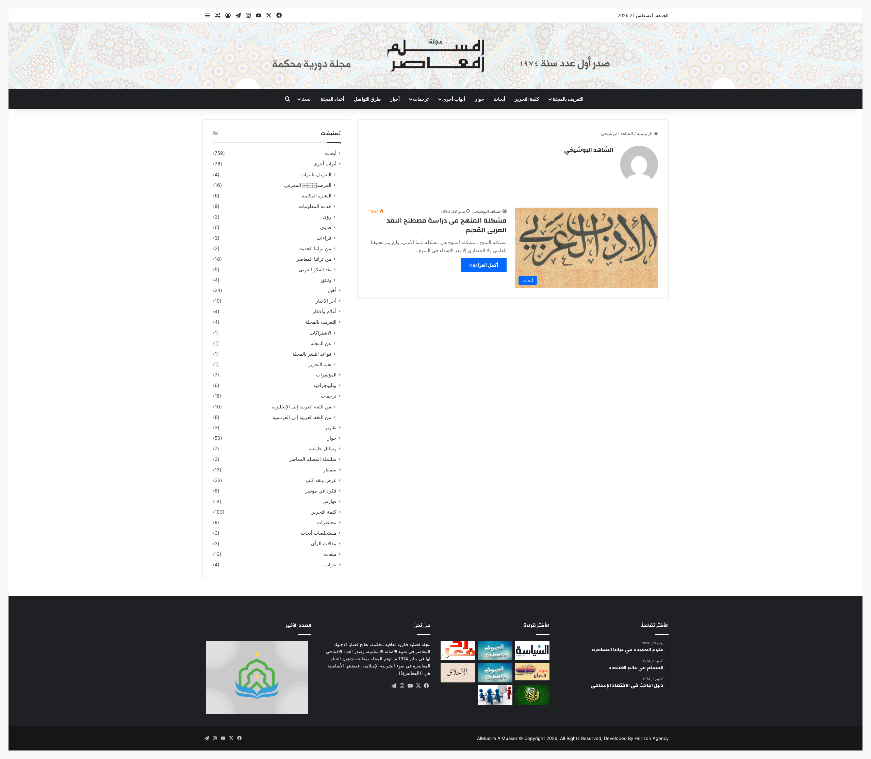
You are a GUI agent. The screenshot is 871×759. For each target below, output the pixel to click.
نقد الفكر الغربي (315, 269)
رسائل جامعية (322, 448)
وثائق (326, 280)
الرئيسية (645, 133)
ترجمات (421, 99)
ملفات (330, 554)
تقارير (330, 427)
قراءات (324, 238)
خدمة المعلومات (315, 206)
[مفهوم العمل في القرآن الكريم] (532, 695)
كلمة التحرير (527, 99)
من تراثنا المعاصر (314, 259)
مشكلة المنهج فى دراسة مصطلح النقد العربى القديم (447, 225)
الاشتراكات (320, 333)
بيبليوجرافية (324, 385)
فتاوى (325, 227)
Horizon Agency (652, 738)
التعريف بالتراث (315, 174)
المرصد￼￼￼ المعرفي (307, 185)
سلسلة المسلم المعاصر (312, 459)
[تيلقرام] (394, 686)
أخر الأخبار (326, 301)
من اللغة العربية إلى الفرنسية (302, 417)
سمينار (329, 469)
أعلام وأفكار (324, 311)
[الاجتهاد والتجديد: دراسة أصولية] (495, 672)
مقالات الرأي (323, 543)
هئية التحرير (319, 364)
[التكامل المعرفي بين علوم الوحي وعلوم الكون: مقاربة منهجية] (532, 671)
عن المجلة (321, 343)
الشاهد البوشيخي (588, 150)
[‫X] (418, 686)
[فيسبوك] (426, 686)
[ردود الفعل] (458, 650)
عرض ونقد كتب (321, 480)
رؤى (327, 217)
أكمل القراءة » (483, 265)
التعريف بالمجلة (568, 99)
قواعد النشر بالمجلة (311, 354)
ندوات (330, 564)
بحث (306, 99)
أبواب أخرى (453, 99)
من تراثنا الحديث (314, 248)
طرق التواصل (367, 99)
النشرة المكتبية (316, 195)
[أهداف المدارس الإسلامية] (495, 695)
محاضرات (326, 522)
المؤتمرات (326, 374)
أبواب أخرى (324, 163)
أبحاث (499, 99)
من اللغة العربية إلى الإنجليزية (301, 406)
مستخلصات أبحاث (318, 533)
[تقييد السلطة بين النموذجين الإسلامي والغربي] (532, 650)
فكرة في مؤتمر (320, 491)
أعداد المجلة (332, 99)
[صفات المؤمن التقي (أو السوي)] (458, 672)
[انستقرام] (402, 686)
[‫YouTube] (410, 686)
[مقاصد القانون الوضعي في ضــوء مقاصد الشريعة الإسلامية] (495, 650)
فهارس (329, 501)
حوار (479, 99)
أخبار (395, 99)
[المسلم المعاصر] (435, 55)
